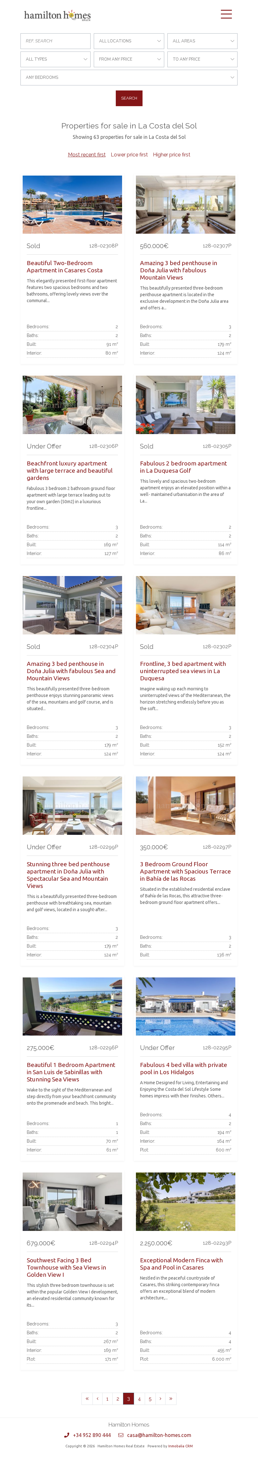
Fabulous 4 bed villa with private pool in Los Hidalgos (183, 1068)
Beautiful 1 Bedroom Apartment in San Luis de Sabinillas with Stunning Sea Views (71, 1072)
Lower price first (129, 155)
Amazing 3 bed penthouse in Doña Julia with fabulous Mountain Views (178, 270)
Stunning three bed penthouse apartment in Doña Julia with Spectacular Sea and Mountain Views (68, 875)
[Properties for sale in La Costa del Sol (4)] (160, 1399)
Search (129, 98)
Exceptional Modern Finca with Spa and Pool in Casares (181, 1264)
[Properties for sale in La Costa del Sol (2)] (98, 1399)
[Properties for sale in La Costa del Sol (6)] (171, 1399)
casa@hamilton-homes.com (159, 1435)
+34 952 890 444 (92, 1435)
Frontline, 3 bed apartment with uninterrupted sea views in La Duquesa (183, 671)
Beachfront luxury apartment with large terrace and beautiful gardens (70, 470)
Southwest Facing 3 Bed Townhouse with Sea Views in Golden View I (66, 1267)
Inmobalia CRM (180, 1446)
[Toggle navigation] (226, 14)
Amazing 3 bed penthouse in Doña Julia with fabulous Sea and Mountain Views (71, 671)
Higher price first (171, 155)
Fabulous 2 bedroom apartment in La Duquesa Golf (183, 467)
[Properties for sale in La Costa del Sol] (87, 1399)
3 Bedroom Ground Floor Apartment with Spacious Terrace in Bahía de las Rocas (185, 871)
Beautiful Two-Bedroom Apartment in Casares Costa (65, 266)
